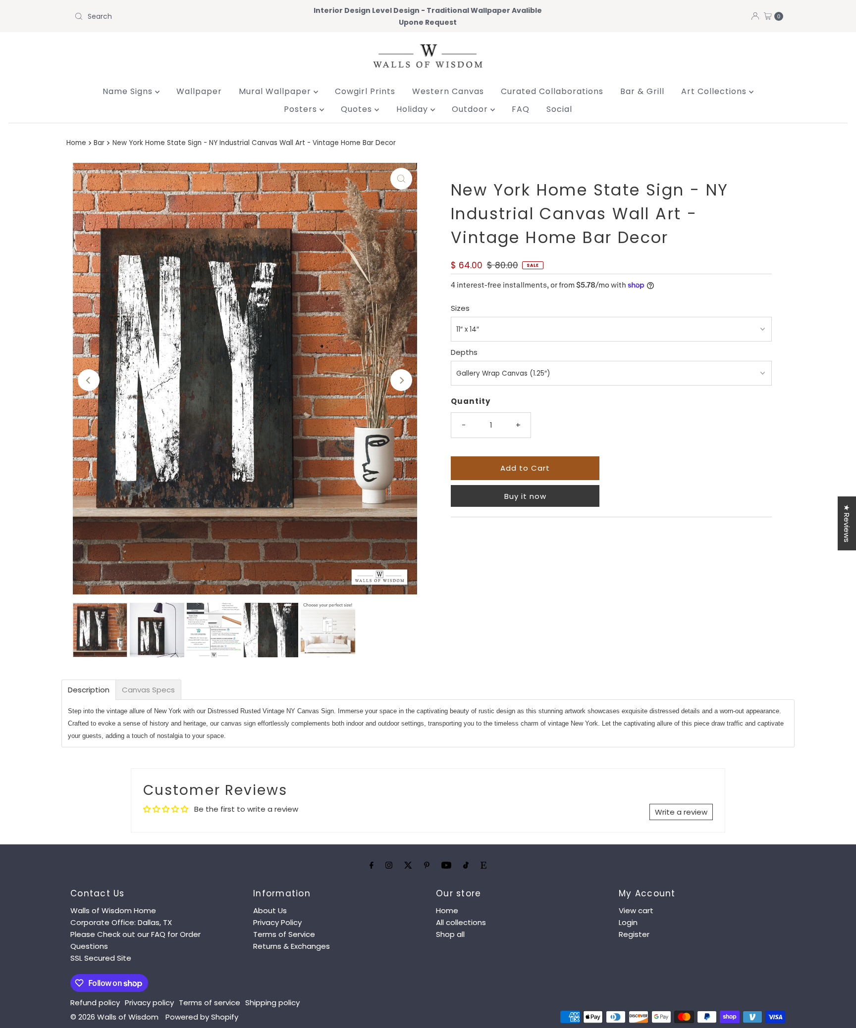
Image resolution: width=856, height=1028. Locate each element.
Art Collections (715, 91)
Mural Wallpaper (276, 91)
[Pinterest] (426, 865)
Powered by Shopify (201, 1017)
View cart (636, 910)
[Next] (401, 380)
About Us (270, 910)
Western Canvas (448, 91)
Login (628, 922)
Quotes (357, 109)
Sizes (460, 308)
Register (634, 934)
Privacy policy (149, 1002)
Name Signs (129, 91)
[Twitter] (408, 865)
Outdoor (471, 109)
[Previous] (89, 380)
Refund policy (95, 1002)
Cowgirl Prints (365, 91)
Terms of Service (284, 934)
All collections (461, 922)
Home (76, 142)
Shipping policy (272, 1002)
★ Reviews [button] (847, 523)
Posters (302, 109)
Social (559, 109)
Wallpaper (199, 91)
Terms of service (209, 1002)
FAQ (521, 109)
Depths (464, 352)
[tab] (88, 690)
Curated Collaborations (552, 91)
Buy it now (525, 496)
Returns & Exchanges (291, 946)
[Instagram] (388, 865)
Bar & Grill (642, 91)
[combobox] (187, 16)
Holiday (413, 109)
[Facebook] (372, 865)
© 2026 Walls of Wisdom (114, 1017)
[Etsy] (483, 865)
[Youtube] (446, 865)
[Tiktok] (466, 865)
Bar (99, 142)
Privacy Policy (277, 922)
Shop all (450, 934)
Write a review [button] (681, 812)
